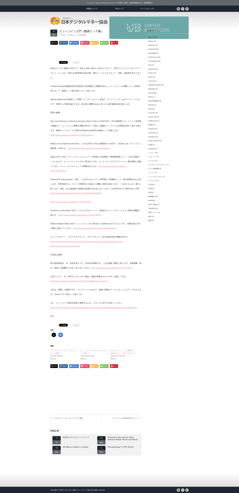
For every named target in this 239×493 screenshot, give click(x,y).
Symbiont (151, 149)
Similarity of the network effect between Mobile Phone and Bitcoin (123, 438)
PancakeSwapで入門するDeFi (121, 447)
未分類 (150, 200)
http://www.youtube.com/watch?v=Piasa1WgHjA (88, 148)
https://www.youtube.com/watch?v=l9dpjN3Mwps (95, 228)
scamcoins (152, 133)
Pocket (76, 62)
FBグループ (119, 9)
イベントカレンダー (147, 9)
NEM (150, 109)
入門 (149, 184)
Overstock (152, 113)
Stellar (150, 145)
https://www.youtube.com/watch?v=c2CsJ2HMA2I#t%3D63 (76, 193)
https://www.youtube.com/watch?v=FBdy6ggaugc (71, 135)
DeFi (150, 65)
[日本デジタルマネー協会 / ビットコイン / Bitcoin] (79, 24)
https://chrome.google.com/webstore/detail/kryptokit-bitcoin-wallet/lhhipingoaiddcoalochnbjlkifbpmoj (93, 307)
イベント (151, 152)
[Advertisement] (96, 51)
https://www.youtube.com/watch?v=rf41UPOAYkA (79, 215)
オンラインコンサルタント (157, 164)
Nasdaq (151, 105)
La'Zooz (151, 81)
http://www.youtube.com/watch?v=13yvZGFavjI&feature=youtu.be (78, 281)
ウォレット (152, 156)
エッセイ (151, 160)
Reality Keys (152, 121)
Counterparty (152, 61)
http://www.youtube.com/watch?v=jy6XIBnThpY (70, 202)
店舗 (149, 192)
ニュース (151, 172)
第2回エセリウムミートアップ (76, 437)
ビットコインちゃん (155, 176)
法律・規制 (152, 204)
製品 (149, 216)
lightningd (151, 89)
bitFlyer (150, 41)
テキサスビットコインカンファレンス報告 (68, 418)
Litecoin (151, 93)
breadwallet (152, 53)
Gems (150, 77)
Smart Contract (153, 140)
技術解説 (151, 196)
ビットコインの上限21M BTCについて (125, 418)
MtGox (150, 97)
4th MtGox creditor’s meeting (75, 447)
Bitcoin (72, 35)
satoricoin (151, 129)
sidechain (151, 137)
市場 (149, 188)
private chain (152, 117)
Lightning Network (154, 85)
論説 (149, 220)
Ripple (150, 125)
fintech (150, 73)
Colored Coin (152, 57)
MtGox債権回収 (153, 101)
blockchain (152, 49)
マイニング (152, 180)
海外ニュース (153, 212)
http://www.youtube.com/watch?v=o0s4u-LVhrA (111, 268)
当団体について (92, 9)
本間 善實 (82, 35)
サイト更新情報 (153, 168)
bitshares (151, 45)
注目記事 (151, 208)
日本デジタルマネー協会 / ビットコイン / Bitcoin (75, 490)
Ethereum (151, 69)
